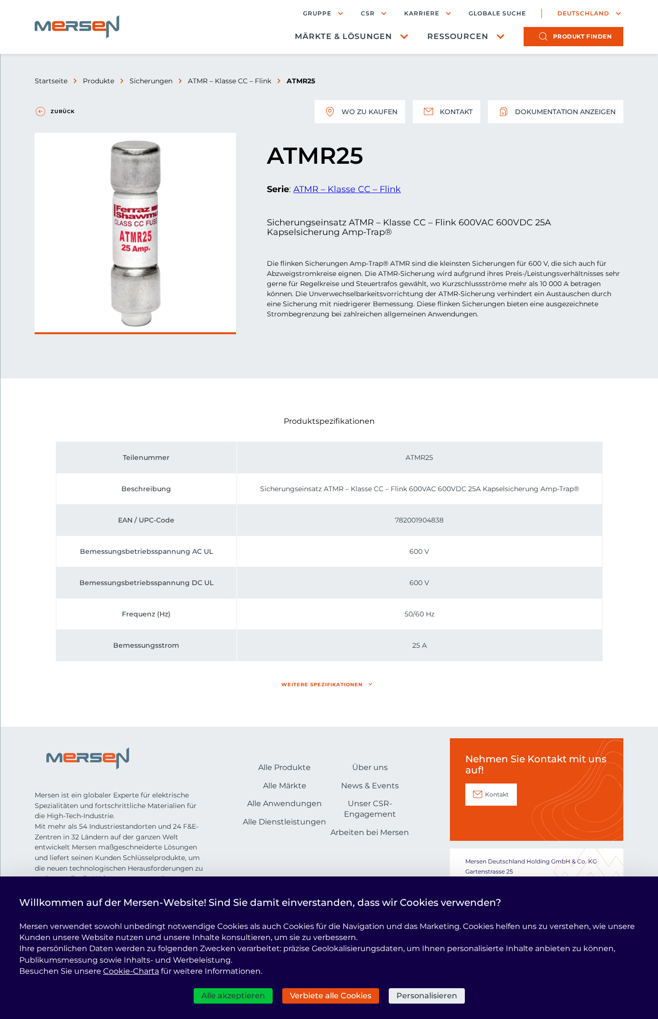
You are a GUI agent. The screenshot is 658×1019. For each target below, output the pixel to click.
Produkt (582, 36)
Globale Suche (497, 13)
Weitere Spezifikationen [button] (322, 684)
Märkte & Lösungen (343, 36)
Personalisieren (426, 995)
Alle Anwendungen (284, 803)
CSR (368, 13)
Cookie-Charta (131, 971)
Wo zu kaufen (369, 111)
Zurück (63, 111)
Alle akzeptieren (233, 995)
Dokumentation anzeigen (565, 111)
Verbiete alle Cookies (330, 995)
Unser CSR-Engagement (370, 809)
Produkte (98, 81)
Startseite (51, 81)
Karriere (421, 13)
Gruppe (317, 13)
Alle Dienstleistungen (284, 821)
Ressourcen (457, 36)
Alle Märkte (284, 785)
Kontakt (456, 111)
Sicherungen (151, 81)
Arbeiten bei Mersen (369, 832)
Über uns (370, 767)
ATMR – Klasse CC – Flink (229, 81)
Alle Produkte (284, 767)
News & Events (370, 785)
